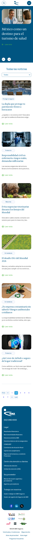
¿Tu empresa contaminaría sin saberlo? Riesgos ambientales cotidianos (16, 309)
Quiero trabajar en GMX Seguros (14, 494)
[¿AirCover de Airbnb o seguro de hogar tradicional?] (16, 342)
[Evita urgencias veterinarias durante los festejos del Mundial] (16, 190)
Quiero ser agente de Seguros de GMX (16, 497)
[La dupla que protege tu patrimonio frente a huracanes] (16, 87)
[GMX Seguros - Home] (9, 412)
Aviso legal (23, 535)
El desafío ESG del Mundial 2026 (15, 260)
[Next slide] (9, 59)
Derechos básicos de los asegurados (16, 441)
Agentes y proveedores (11, 484)
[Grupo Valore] (22, 514)
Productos (8, 150)
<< (8, 393)
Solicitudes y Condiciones (11, 532)
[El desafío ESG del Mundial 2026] (16, 242)
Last (16, 397)
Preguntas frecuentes (16, 539)
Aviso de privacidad (12, 535)
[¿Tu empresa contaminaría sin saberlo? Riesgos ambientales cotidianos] (16, 290)
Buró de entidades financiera (13, 435)
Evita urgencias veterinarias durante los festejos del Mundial (15, 209)
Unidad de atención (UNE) (12, 469)
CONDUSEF (7, 444)
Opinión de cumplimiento (12, 451)
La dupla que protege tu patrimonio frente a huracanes (13, 107)
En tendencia (8, 253)
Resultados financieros (11, 431)
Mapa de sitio (25, 532)
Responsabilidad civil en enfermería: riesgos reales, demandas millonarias (14, 158)
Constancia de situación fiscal (13, 447)
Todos (6, 75)
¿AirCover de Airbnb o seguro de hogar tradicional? (16, 360)
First (3, 393)
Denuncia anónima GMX (11, 438)
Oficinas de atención (10, 466)
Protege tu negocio (8, 99)
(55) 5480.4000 (10, 420)
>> (12, 397)
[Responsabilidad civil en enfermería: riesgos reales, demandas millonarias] (16, 139)
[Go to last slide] (3, 59)
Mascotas (8, 202)
